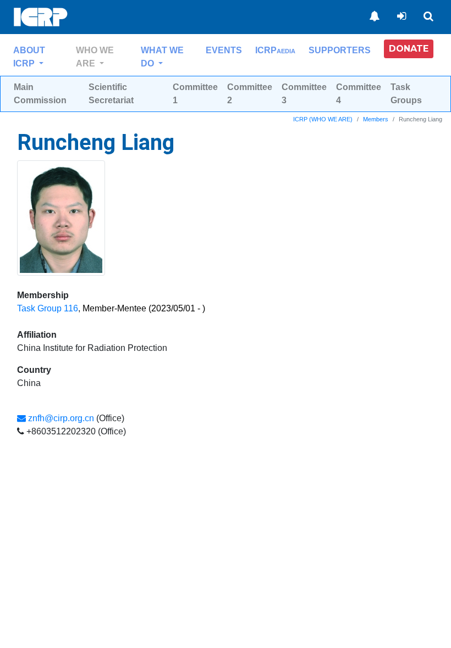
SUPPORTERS (340, 50)
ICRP (275, 50)
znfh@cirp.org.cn (60, 418)
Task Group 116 (47, 308)
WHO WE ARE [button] (95, 57)
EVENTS (224, 50)
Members (375, 119)
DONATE (408, 48)
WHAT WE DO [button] (162, 57)
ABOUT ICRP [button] (29, 57)
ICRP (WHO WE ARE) (323, 119)
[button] (409, 49)
